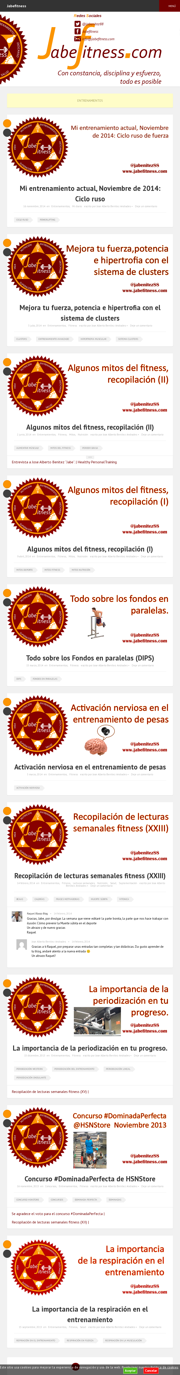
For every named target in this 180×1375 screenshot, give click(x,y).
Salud (113, 883)
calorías (39, 899)
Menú (172, 6)
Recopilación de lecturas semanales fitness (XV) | (50, 1091)
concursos (57, 1199)
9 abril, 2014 (24, 556)
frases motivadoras (67, 899)
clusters (21, 339)
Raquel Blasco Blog (37, 913)
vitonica (124, 899)
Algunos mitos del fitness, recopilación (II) (90, 427)
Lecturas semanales (84, 883)
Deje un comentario (146, 206)
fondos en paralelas (45, 678)
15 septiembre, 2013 (30, 1327)
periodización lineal (118, 1068)
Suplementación (128, 883)
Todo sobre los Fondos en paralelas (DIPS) (90, 657)
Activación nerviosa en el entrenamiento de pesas (90, 766)
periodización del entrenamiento (74, 1068)
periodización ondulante (31, 1077)
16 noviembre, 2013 (28, 1186)
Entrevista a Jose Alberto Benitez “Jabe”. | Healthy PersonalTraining (64, 462)
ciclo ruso (22, 219)
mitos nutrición (81, 569)
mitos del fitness (60, 448)
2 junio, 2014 (24, 434)
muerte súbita (99, 899)
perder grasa (90, 448)
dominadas (115, 1199)
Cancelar (151, 1371)
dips (18, 678)
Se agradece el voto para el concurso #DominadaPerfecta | (58, 1213)
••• (90, 457)
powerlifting (47, 219)
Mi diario (77, 206)
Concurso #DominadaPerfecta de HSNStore (90, 1178)
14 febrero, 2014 (26, 883)
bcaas (19, 899)
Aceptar (130, 1371)
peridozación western (29, 1068)
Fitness (72, 325)
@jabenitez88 (92, 24)
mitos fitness (52, 569)
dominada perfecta (86, 1199)
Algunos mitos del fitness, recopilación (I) (90, 548)
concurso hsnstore (27, 1199)
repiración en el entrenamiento (35, 1340)
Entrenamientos (60, 206)
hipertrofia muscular (93, 339)
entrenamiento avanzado (53, 339)
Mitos (72, 434)
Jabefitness (90, 31)
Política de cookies (164, 1367)
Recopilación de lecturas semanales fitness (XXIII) (90, 875)
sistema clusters (128, 339)
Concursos (50, 1186)
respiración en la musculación (123, 1340)
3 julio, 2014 (34, 325)
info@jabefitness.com (98, 38)
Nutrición (83, 434)
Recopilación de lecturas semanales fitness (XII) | (50, 1222)
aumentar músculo (27, 448)
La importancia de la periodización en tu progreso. (90, 1047)
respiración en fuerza (80, 1340)
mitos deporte (24, 569)
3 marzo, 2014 (34, 774)
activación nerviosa (28, 787)
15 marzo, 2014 (34, 665)
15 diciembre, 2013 (34, 1055)
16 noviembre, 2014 (34, 206)
